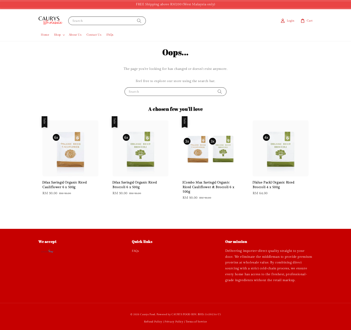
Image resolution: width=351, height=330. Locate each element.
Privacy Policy (174, 321)
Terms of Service (196, 321)
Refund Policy (153, 321)
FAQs (110, 34)
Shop (57, 34)
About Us (75, 34)
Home (45, 34)
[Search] (139, 21)
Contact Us (94, 34)
